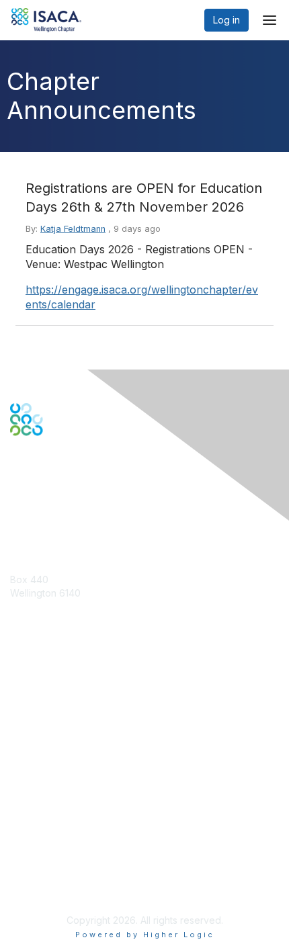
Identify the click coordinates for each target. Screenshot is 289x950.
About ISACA (38, 814)
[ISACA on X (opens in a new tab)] (35, 482)
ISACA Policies (42, 841)
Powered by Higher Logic (144, 934)
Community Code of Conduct (74, 827)
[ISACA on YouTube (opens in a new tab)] (69, 482)
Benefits (28, 723)
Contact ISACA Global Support (78, 632)
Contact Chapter (46, 612)
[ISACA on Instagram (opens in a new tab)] (86, 482)
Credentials (35, 736)
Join (19, 710)
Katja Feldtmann (73, 229)
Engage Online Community (68, 502)
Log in (226, 20)
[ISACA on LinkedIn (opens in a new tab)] (51, 482)
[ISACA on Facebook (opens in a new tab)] (17, 482)
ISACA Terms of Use (54, 853)
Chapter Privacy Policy (60, 886)
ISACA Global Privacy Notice (72, 867)
